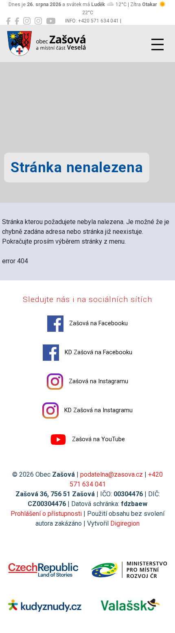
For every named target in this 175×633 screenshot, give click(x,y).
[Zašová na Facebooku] (8, 21)
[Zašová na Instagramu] (27, 21)
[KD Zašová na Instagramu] (38, 21)
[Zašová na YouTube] (50, 21)
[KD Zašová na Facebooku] (17, 21)
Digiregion (125, 523)
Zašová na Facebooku (98, 323)
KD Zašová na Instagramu (98, 410)
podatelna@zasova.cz (111, 474)
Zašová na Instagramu (97, 381)
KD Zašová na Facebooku (97, 352)
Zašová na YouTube (97, 439)
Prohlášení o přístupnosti (46, 514)
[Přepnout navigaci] (157, 44)
